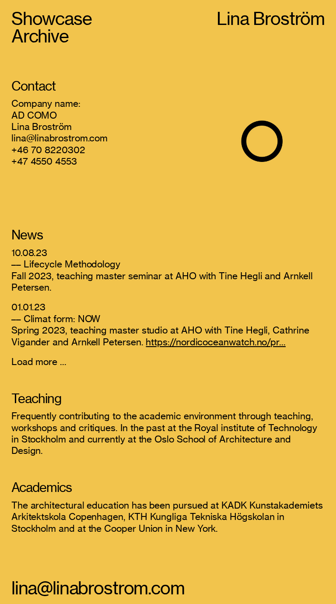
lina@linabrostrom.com (98, 588)
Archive (40, 36)
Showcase (51, 18)
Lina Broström (271, 18)
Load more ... (38, 361)
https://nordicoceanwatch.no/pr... (215, 342)
